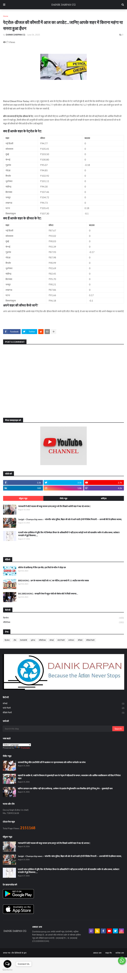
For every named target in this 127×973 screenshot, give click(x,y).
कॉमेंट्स (104, 498)
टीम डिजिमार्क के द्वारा (18, 953)
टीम (15, 640)
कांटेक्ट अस (120, 953)
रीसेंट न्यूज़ (63, 498)
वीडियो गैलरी (90, 640)
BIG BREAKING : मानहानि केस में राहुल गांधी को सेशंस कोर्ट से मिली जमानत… (48, 593)
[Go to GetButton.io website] (7, 970)
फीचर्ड (52, 640)
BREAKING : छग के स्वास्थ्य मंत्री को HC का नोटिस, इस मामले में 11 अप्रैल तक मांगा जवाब (53, 580)
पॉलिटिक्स (63, 622)
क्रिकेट (63, 617)
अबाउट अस (97, 953)
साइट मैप (108, 953)
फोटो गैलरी (61, 640)
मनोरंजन (71, 640)
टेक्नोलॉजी (23, 640)
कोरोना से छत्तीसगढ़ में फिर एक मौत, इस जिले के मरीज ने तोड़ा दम (42, 567)
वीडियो (80, 640)
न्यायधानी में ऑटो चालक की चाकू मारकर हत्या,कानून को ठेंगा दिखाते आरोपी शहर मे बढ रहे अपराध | (54, 506)
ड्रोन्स (33, 640)
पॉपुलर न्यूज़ (23, 498)
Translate (25, 747)
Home (5, 16)
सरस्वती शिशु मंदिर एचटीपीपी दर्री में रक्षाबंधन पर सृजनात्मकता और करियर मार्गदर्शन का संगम (51, 762)
